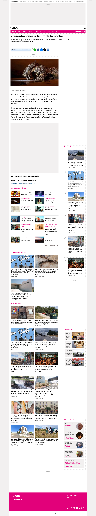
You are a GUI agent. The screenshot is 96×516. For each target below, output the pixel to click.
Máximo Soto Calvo (69, 457)
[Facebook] (38, 49)
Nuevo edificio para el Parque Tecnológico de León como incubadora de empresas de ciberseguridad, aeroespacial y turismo (44, 393)
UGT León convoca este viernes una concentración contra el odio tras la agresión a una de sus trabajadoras (46, 416)
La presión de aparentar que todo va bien (69, 434)
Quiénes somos (32, 513)
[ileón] (21, 496)
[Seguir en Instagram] (75, 508)
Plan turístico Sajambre (38, 1)
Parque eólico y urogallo (53, 1)
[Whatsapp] (34, 49)
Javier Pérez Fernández (67, 446)
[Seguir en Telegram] (73, 508)
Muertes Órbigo (45, 1)
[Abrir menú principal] (85, 28)
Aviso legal (54, 513)
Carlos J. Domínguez (39, 276)
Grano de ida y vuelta (30, 1)
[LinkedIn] (48, 49)
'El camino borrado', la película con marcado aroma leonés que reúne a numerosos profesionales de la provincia (46, 368)
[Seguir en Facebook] (71, 508)
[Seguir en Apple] (69, 497)
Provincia (26, 183)
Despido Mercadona (68, 1)
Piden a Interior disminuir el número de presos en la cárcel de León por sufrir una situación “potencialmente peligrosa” (21, 295)
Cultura (25, 31)
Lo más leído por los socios (18, 252)
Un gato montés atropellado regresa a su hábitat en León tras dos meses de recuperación (46, 440)
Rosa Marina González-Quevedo (69, 438)
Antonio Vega (14, 373)
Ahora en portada (16, 303)
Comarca (21, 183)
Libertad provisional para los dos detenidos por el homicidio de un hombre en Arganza (21, 322)
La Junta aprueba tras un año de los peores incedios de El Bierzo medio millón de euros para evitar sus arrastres (22, 392)
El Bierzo (49, 31)
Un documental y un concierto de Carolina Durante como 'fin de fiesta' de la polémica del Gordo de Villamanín (22, 271)
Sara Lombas (14, 276)
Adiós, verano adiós (69, 423)
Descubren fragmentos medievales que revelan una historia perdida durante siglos (68, 344)
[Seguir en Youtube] (77, 508)
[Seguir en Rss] (83, 508)
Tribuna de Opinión (69, 420)
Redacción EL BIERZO (16, 396)
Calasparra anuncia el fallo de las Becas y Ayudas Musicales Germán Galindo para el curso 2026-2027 (68, 336)
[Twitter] (44, 49)
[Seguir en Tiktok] (79, 508)
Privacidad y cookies (46, 513)
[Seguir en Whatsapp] (81, 508)
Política (20, 31)
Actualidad (14, 31)
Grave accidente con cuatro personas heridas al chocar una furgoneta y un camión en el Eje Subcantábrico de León (46, 345)
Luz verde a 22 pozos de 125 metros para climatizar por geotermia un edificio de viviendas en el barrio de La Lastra (22, 441)
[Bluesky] (41, 49)
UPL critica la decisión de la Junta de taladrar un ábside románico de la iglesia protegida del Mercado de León (46, 271)
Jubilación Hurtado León (80, 1)
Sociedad (30, 31)
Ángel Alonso (68, 425)
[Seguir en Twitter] (69, 508)
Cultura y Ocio (13, 183)
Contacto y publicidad (62, 513)
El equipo (39, 513)
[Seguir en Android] (67, 497)
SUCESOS (73, 1)
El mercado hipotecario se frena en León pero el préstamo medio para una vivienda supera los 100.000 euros (22, 368)
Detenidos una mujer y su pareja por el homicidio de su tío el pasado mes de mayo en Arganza (46, 322)
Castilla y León (55, 31)
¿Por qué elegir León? (70, 460)
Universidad (42, 31)
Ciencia (36, 31)
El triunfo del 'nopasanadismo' (69, 443)
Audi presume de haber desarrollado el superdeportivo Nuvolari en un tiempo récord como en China (69, 353)
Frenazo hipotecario (23, 1)
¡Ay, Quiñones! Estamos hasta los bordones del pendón (69, 453)
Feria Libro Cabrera (61, 1)
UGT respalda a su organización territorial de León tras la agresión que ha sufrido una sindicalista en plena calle (21, 417)
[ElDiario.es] (80, 31)
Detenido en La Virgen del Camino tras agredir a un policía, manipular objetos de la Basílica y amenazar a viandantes (75, 227)
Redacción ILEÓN (39, 349)
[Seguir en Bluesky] (67, 508)
